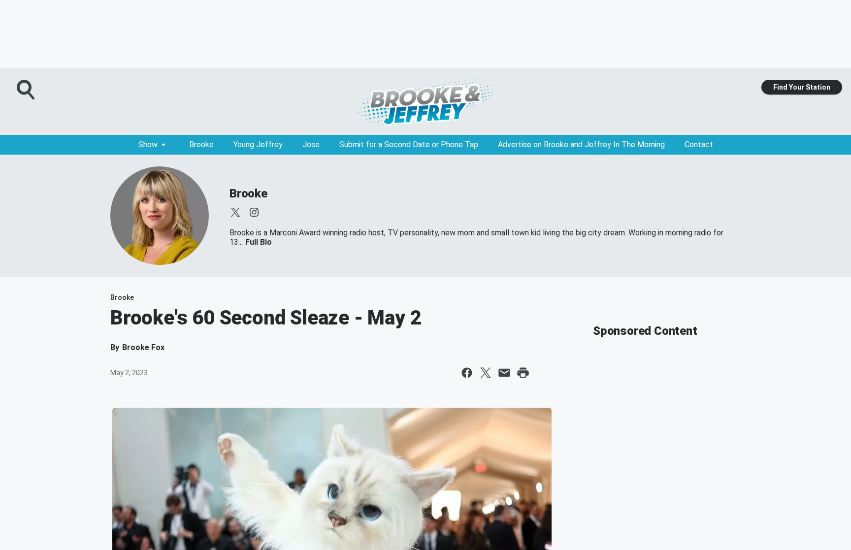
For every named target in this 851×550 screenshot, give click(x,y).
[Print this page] (523, 373)
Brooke (201, 144)
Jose (311, 144)
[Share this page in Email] (504, 373)
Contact (699, 144)
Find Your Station (801, 87)
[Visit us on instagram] (254, 212)
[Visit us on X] (235, 212)
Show (148, 144)
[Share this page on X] (485, 373)
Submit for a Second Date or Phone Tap (408, 144)
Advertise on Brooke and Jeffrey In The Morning (581, 144)
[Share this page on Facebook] (467, 373)
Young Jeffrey (258, 144)
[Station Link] (425, 101)
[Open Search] (26, 89)
